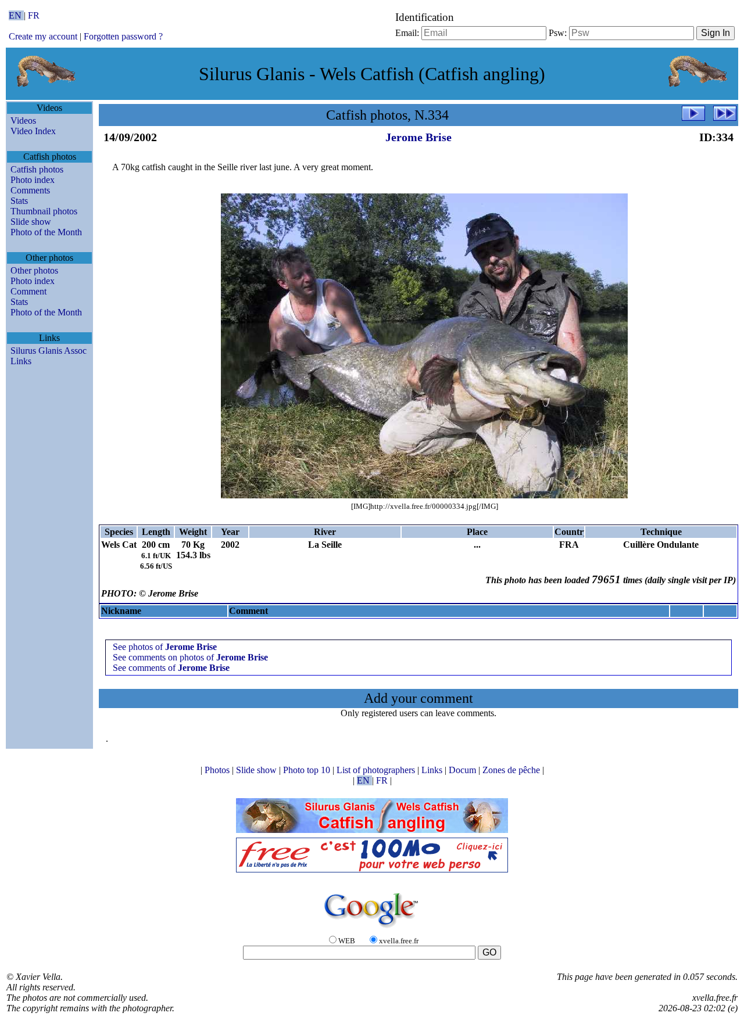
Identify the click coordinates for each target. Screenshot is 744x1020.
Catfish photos (36, 169)
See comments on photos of (190, 657)
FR (34, 15)
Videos (23, 120)
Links (20, 361)
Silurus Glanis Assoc (48, 350)
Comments (30, 190)
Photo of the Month (46, 232)
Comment (28, 291)
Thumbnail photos (43, 211)
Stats (19, 201)
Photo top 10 (307, 770)
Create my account (43, 36)
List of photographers (377, 770)
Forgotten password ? (123, 36)
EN (16, 15)
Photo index (32, 180)
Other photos (34, 270)
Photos (218, 770)
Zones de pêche (512, 770)
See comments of (171, 668)
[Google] (372, 928)
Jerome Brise (418, 137)
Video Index (33, 131)
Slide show (30, 222)
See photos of (165, 647)
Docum (463, 770)
